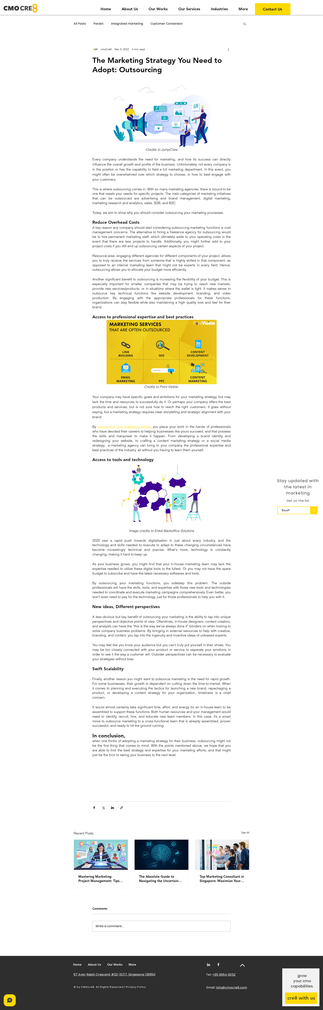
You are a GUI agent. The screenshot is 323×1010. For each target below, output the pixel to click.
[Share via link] (121, 807)
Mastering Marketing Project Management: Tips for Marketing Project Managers (98, 878)
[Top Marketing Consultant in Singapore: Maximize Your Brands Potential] (222, 855)
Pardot (98, 24)
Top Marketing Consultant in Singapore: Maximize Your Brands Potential (222, 878)
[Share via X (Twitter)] (103, 807)
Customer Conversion (166, 24)
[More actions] (228, 49)
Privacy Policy (136, 987)
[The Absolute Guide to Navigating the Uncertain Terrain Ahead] (162, 855)
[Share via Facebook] (94, 807)
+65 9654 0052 (223, 974)
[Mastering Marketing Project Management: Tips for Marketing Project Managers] (101, 855)
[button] (219, 7)
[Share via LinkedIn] (112, 807)
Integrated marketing (127, 24)
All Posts (80, 24)
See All (245, 832)
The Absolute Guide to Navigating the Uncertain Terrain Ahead (158, 878)
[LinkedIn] (208, 964)
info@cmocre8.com (231, 987)
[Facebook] (218, 964)
